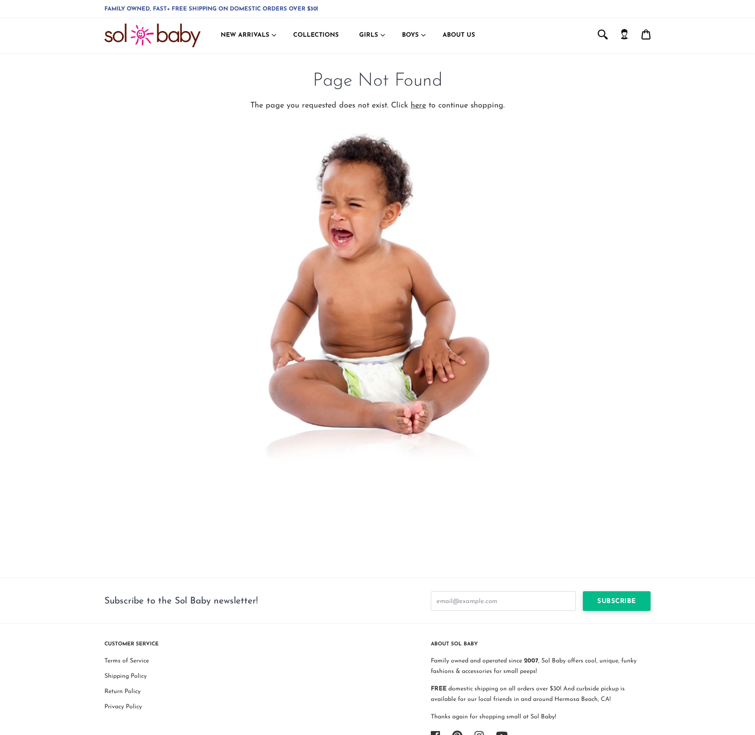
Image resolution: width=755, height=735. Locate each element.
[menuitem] (624, 35)
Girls (368, 35)
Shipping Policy (125, 676)
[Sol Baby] (152, 35)
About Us (459, 35)
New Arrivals (245, 35)
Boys (410, 35)
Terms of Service (126, 661)
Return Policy (122, 691)
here (418, 106)
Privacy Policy (123, 707)
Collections (316, 35)
